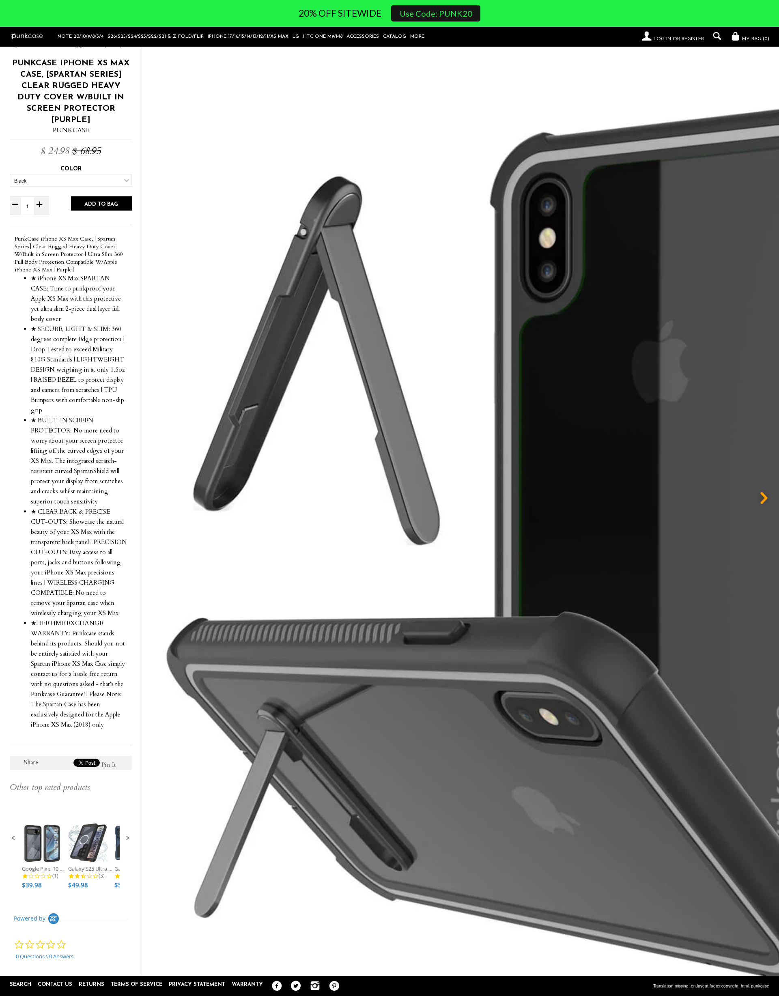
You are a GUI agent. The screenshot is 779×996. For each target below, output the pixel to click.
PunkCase (71, 130)
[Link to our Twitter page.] (294, 986)
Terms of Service (136, 984)
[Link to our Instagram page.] (313, 986)
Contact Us (55, 984)
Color (71, 169)
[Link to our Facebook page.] (275, 986)
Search (20, 984)
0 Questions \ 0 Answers (44, 956)
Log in (662, 39)
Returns (91, 984)
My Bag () (754, 39)
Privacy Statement (197, 984)
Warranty (247, 984)
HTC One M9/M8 (322, 36)
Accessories (362, 36)
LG (296, 36)
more (417, 36)
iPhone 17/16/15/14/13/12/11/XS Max (248, 36)
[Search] (715, 36)
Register (693, 39)
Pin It (108, 765)
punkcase (760, 986)
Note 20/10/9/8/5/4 (80, 36)
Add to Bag (101, 204)
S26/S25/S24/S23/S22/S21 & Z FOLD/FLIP (156, 36)
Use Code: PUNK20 (436, 13)
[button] (13, 838)
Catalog (394, 36)
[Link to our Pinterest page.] (332, 986)
